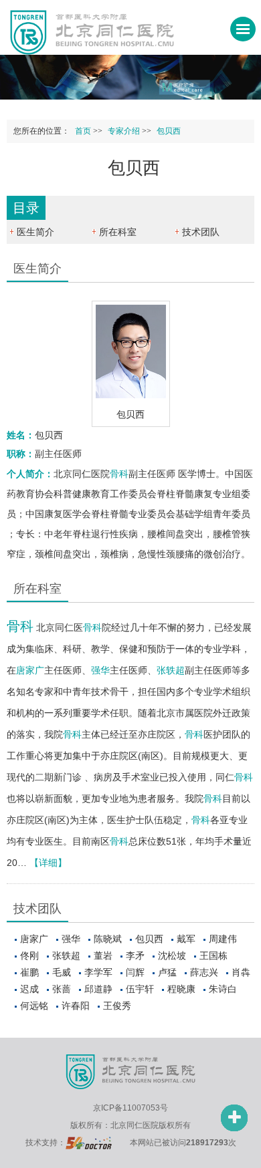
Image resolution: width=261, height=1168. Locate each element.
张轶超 (171, 670)
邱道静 (98, 989)
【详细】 (48, 862)
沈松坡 (172, 955)
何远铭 (34, 1005)
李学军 (98, 972)
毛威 (61, 972)
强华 (100, 670)
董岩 (103, 955)
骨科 (119, 473)
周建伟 (223, 938)
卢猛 (167, 972)
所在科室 (118, 232)
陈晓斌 (108, 938)
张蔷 (61, 989)
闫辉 (135, 972)
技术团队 (201, 232)
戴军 (186, 938)
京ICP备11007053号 (130, 1108)
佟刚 (29, 955)
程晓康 (181, 989)
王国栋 (213, 955)
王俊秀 (117, 1005)
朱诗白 (223, 989)
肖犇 (241, 972)
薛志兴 (204, 972)
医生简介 (35, 232)
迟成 (29, 989)
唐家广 (30, 670)
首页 (83, 131)
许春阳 (76, 1005)
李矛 (135, 955)
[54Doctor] (89, 1142)
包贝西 (149, 938)
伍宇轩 (140, 989)
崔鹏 (29, 972)
